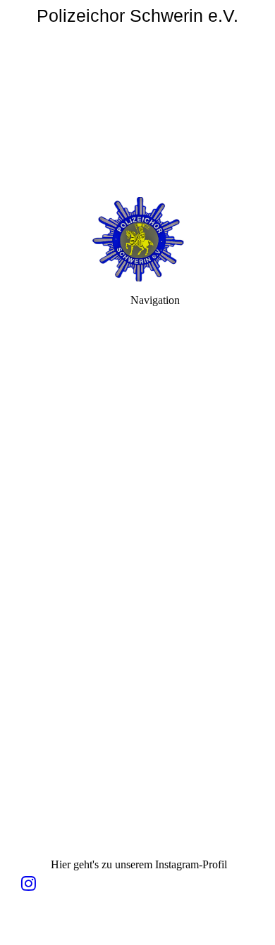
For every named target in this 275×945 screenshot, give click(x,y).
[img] (137, 98)
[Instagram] (28, 884)
